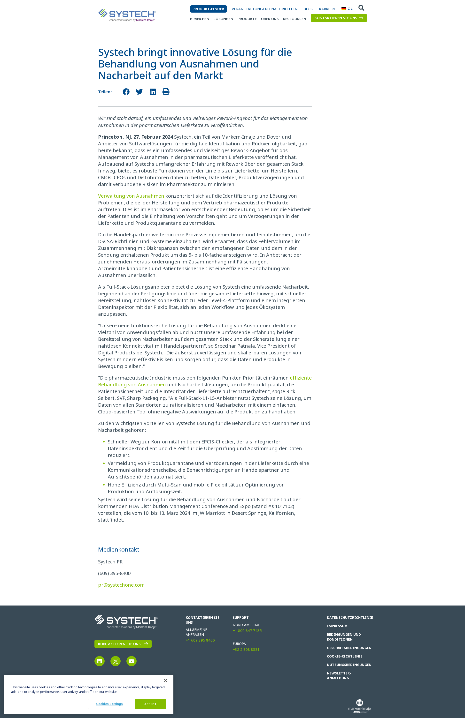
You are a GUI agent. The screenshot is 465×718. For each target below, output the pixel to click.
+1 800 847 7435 (247, 630)
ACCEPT (150, 704)
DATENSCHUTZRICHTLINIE (347, 617)
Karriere (327, 9)
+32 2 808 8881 (246, 649)
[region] (88, 694)
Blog (308, 9)
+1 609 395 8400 (200, 640)
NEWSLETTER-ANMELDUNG (339, 676)
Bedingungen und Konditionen (344, 637)
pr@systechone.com (121, 585)
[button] (126, 91)
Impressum (337, 626)
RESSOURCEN (294, 19)
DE (343, 8)
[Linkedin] (99, 661)
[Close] (165, 680)
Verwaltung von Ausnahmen (131, 196)
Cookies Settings (109, 704)
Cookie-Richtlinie (345, 656)
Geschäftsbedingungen (347, 647)
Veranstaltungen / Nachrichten (265, 9)
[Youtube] (131, 661)
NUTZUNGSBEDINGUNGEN (347, 664)
